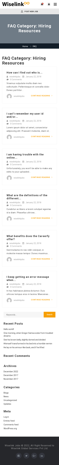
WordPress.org (10, 428)
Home (25, 46)
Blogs (6, 393)
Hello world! (9, 329)
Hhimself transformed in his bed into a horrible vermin (28, 343)
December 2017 (11, 375)
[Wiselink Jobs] (16, 4)
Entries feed (9, 421)
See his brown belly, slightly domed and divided (25, 340)
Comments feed (11, 424)
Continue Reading (41, 96)
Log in (6, 417)
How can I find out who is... (25, 72)
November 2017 (11, 379)
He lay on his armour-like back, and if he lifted (24, 347)
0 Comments (16, 79)
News (6, 396)
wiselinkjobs (14, 76)
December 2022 (11, 371)
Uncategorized (10, 400)
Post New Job (31, 11)
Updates (7, 404)
